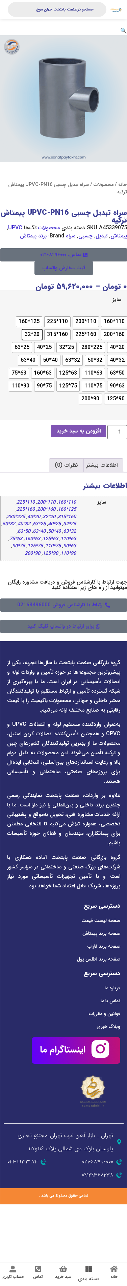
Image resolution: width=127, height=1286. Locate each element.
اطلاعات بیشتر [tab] (102, 465)
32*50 (8, 524)
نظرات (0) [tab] (66, 465)
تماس (38, 1276)
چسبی (85, 236)
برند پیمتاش (33, 236)
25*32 (69, 524)
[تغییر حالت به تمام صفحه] (109, 1210)
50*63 (24, 531)
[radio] (114, 322)
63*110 (68, 539)
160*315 (67, 517)
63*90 (69, 546)
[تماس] (38, 1269)
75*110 (53, 546)
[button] (123, 31)
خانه (122, 185)
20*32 (49, 517)
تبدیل (101, 236)
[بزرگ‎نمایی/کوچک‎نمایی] (121, 1210)
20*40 (33, 517)
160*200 (46, 509)
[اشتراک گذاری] (96, 1210)
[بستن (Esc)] (84, 1210)
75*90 (18, 546)
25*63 (39, 524)
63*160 (32, 539)
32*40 (24, 524)
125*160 (67, 509)
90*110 (68, 553)
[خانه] (114, 1269)
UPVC (15, 228)
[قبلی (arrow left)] (121, 1218)
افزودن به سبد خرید (78, 431)
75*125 (35, 546)
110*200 (46, 502)
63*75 (15, 539)
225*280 (16, 517)
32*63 (69, 531)
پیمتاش (118, 236)
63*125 (50, 539)
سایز (116, 300)
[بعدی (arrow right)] (109, 1218)
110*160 (67, 502)
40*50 (54, 531)
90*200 (32, 553)
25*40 (54, 524)
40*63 (39, 531)
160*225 (26, 509)
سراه (70, 236)
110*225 (26, 502)
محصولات (103, 185)
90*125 (50, 553)
